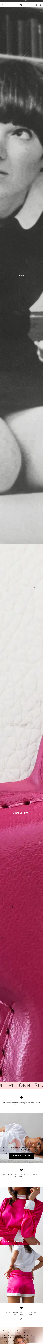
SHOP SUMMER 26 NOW (21, 1156)
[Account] (36, 5)
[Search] (6, 5)
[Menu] (2, 4)
